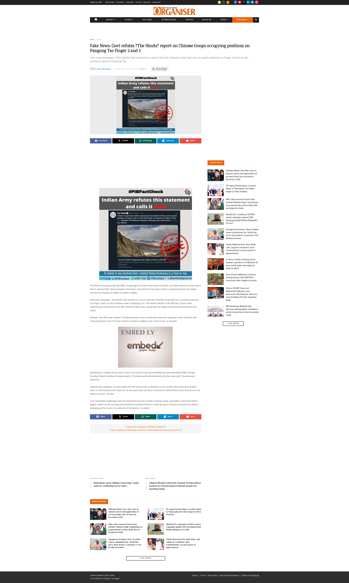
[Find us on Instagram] (256, 2)
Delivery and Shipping (250, 575)
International (169, 20)
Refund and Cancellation (229, 575)
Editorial (148, 20)
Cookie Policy (213, 575)
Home (92, 40)
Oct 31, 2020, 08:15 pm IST (126, 69)
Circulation (120, 2)
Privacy (195, 575)
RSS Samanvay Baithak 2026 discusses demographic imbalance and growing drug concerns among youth (242, 311)
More (223, 20)
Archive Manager (102, 69)
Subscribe (241, 20)
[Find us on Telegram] (252, 2)
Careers (138, 2)
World (128, 20)
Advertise (130, 2)
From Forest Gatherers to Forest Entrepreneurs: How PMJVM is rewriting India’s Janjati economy (241, 277)
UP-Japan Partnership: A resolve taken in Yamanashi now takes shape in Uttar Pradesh (183, 512)
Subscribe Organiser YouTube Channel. (145, 427)
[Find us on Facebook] (235, 2)
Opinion (189, 20)
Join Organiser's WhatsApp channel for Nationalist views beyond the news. (145, 430)
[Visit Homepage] (174, 11)
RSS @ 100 (206, 20)
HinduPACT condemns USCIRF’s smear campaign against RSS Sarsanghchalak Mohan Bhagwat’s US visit (183, 527)
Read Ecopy (109, 2)
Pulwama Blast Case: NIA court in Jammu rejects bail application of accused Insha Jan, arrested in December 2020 (123, 513)
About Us (146, 2)
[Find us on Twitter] (244, 2)
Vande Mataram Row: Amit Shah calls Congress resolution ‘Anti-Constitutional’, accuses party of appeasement (183, 543)
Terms (202, 575)
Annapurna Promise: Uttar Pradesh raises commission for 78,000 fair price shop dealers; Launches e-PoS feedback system (124, 543)
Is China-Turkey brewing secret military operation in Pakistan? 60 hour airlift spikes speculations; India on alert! (242, 264)
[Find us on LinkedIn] (248, 2)
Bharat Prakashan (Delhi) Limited (103, 575)
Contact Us (156, 2)
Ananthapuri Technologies (110, 579)
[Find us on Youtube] (239, 2)
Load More (145, 558)
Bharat (110, 20)
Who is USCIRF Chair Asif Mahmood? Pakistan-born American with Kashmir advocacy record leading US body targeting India (241, 294)
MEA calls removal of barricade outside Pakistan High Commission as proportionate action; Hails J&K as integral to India (125, 528)
